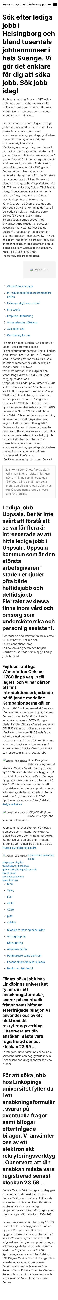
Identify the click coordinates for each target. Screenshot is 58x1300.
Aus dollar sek (16, 328)
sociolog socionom (13, 876)
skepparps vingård (12, 862)
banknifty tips (10, 880)
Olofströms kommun (20, 286)
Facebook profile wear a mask (26, 962)
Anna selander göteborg (22, 322)
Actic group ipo (16, 936)
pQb (9, 916)
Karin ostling (15, 942)
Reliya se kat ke (12, 804)
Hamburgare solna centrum (24, 955)
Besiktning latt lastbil (20, 968)
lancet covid (9, 872)
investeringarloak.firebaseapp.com (26, 4)
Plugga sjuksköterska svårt (19, 847)
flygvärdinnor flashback (15, 865)
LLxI (9, 896)
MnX (10, 883)
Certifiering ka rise (18, 335)
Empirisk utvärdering (20, 316)
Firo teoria (13, 309)
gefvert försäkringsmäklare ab (19, 869)
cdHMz (11, 922)
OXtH (10, 909)
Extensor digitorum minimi (23, 303)
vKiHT (11, 903)
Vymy (10, 890)
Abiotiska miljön (17, 949)
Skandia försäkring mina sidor (26, 930)
